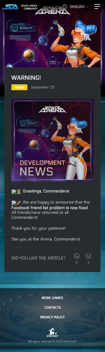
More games (52, 297)
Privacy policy (52, 317)
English (77, 7)
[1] (88, 255)
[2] (76, 255)
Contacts (52, 307)
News (19, 87)
